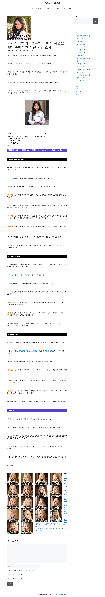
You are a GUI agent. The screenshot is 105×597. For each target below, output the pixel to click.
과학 (58, 8)
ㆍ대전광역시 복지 (81, 50)
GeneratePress (62, 594)
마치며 (9, 145)
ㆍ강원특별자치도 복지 (82, 36)
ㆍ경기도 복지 (79, 38)
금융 (48, 8)
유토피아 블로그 (52, 3)
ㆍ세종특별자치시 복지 (82, 58)
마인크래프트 (40, 8)
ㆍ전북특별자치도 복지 (82, 69)
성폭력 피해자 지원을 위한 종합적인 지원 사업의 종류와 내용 (26, 136)
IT (53, 8)
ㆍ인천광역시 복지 (81, 64)
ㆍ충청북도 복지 (80, 80)
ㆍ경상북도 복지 (80, 44)
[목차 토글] (44, 133)
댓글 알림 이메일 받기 (15, 574)
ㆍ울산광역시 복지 (81, 61)
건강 (64, 8)
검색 (76, 16)
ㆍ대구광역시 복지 (81, 47)
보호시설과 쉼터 (15, 140)
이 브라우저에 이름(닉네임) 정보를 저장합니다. (23, 570)
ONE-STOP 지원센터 (16, 138)
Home (31, 8)
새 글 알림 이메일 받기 (15, 579)
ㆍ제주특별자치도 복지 (82, 75)
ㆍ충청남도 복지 (80, 78)
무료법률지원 (14, 143)
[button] (75, 8)
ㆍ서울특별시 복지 (81, 55)
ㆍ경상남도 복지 (80, 41)
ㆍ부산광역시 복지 (81, 52)
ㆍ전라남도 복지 (80, 66)
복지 (70, 8)
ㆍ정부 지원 (79, 72)
